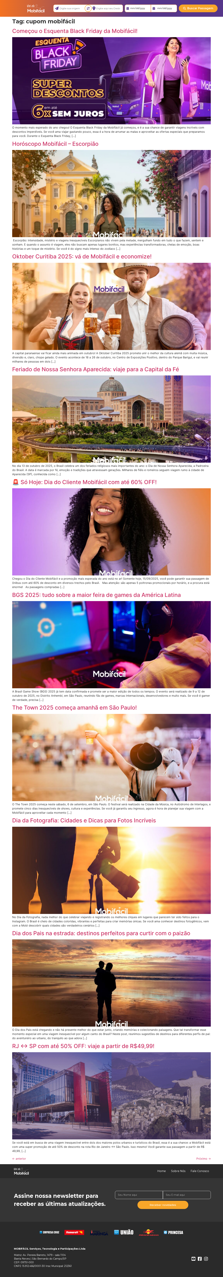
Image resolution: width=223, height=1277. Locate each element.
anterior (19, 1158)
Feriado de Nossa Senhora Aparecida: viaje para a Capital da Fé (95, 369)
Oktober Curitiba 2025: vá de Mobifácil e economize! (82, 256)
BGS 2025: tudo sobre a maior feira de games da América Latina (96, 595)
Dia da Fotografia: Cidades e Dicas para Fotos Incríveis (84, 820)
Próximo (203, 1158)
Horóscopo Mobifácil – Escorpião (55, 143)
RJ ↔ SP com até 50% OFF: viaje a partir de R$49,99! (83, 1046)
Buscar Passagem (200, 8)
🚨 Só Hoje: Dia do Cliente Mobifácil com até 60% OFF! (84, 482)
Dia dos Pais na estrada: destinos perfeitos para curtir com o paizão (101, 933)
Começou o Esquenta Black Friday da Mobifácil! (74, 31)
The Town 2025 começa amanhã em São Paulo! (74, 707)
